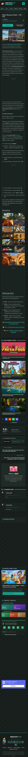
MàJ (6, 8)
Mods (11, 8)
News (2, 8)
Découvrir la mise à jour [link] (14, 593)
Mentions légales (16, 747)
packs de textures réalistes (14, 44)
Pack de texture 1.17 (17, 441)
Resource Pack (7, 441)
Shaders (15, 8)
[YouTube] (22, 742)
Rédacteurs (9, 747)
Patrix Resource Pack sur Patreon (16, 327)
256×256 (10, 203)
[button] (23, 20)
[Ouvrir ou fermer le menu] (23, 3)
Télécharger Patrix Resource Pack (12, 322)
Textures (20, 8)
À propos (4, 747)
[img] (4, 627)
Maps (25, 8)
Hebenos (11, 473)
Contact (22, 747)
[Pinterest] (12, 742)
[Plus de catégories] (23, 441)
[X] (9, 742)
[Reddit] (14, 742)
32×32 (16, 68)
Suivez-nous (7, 25)
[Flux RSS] (20, 742)
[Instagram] (17, 742)
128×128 (4, 203)
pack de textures (14, 123)
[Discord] (16, 745)
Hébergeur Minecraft (13, 749)
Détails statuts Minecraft (10, 634)
